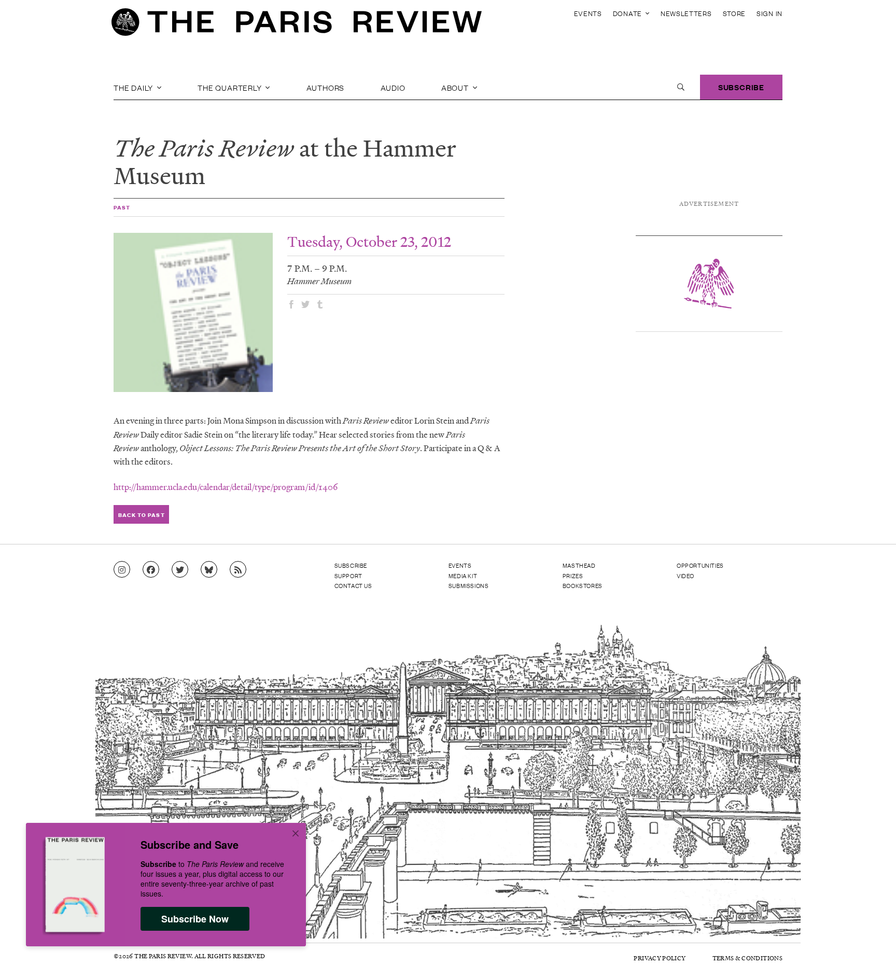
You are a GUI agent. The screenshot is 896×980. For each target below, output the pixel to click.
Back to (141, 514)
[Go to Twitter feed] (180, 570)
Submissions (469, 585)
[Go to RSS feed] (238, 570)
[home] (296, 24)
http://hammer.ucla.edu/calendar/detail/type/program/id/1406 (226, 487)
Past (122, 207)
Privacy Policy (659, 958)
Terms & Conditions (747, 958)
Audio (393, 87)
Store (734, 13)
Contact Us (353, 585)
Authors (325, 87)
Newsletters (686, 13)
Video (685, 575)
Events (588, 13)
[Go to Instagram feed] (122, 570)
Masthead (579, 565)
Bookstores (583, 585)
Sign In (769, 13)
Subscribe (741, 86)
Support (348, 575)
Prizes (573, 575)
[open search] (681, 87)
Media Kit (463, 575)
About (456, 87)
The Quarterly (230, 87)
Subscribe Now (195, 919)
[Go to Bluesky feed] (209, 570)
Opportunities (700, 565)
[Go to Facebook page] (151, 570)
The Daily (134, 87)
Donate (628, 13)
